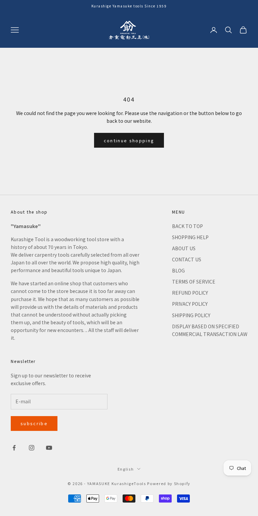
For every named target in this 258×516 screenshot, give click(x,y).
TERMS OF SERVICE (193, 281)
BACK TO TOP (187, 226)
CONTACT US (186, 259)
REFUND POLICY (190, 292)
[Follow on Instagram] (31, 447)
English (126, 469)
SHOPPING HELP (190, 237)
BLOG (178, 270)
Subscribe (34, 423)
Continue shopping (129, 140)
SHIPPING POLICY (191, 315)
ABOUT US (184, 248)
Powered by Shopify (168, 483)
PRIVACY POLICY (190, 303)
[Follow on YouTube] (49, 447)
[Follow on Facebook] (14, 447)
